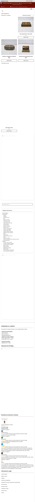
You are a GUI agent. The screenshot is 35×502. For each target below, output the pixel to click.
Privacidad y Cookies (4, 488)
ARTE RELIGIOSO (5, 213)
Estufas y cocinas (6, 227)
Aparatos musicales (6, 217)
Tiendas (2, 492)
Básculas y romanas (6, 219)
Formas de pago (4, 484)
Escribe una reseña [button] (4, 428)
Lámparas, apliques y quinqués (8, 231)
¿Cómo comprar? (4, 474)
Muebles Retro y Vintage (7, 247)
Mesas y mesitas (5, 245)
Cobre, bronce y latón (6, 220)
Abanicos (4, 215)
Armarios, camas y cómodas (7, 242)
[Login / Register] (30, 9)
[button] (1, 3)
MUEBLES (4, 241)
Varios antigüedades (6, 240)
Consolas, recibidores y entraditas (8, 243)
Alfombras (4, 216)
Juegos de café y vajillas (7, 230)
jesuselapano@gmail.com (6, 335)
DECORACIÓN (4, 214)
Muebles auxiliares (6, 246)
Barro (4, 218)
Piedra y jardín (5, 234)
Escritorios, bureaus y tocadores (8, 244)
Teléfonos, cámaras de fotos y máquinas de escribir (11, 239)
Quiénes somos (4, 490)
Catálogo (2, 478)
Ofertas (4, 233)
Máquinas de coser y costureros (8, 232)
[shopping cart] (31, 9)
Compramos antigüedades (5, 480)
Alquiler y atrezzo (4, 476)
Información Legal (4, 486)
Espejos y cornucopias (6, 226)
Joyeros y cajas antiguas (7, 229)
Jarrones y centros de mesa (7, 228)
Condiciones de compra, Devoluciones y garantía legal (10, 482)
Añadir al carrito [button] (25, 37)
